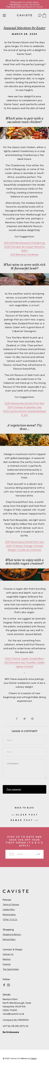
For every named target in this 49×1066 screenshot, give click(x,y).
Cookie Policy (9, 909)
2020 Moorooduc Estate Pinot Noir (24, 403)
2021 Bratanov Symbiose (24, 254)
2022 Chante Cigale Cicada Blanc (24, 658)
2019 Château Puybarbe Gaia (24, 407)
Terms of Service (11, 904)
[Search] (39, 16)
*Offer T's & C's (10, 919)
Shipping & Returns (12, 934)
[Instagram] (8, 985)
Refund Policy (9, 939)
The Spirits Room (11, 969)
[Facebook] (4, 985)
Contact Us (8, 954)
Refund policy (9, 914)
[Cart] (45, 16)
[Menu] (4, 15)
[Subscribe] (38, 854)
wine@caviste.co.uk (13, 1013)
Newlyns (7, 959)
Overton (7, 964)
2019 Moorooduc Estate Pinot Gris (24, 541)
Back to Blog (24, 808)
